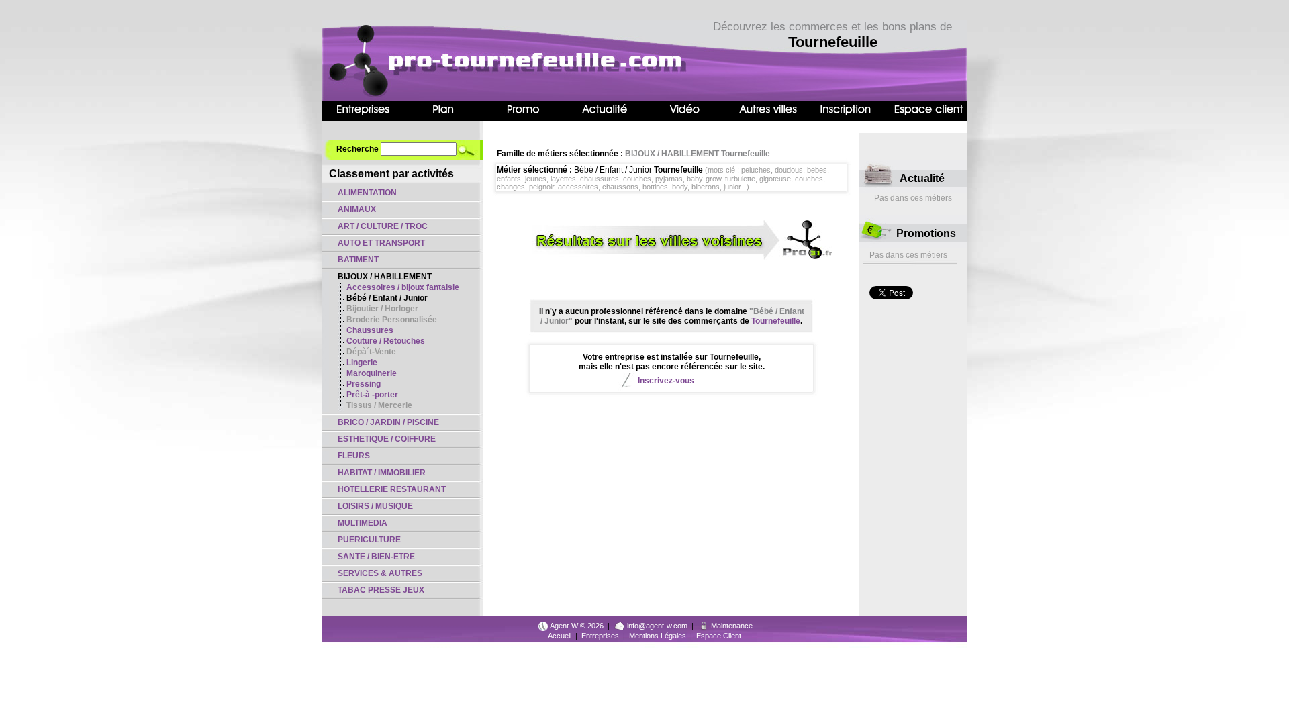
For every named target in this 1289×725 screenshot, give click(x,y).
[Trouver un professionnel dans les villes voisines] (671, 257)
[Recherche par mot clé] (470, 149)
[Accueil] (473, 97)
